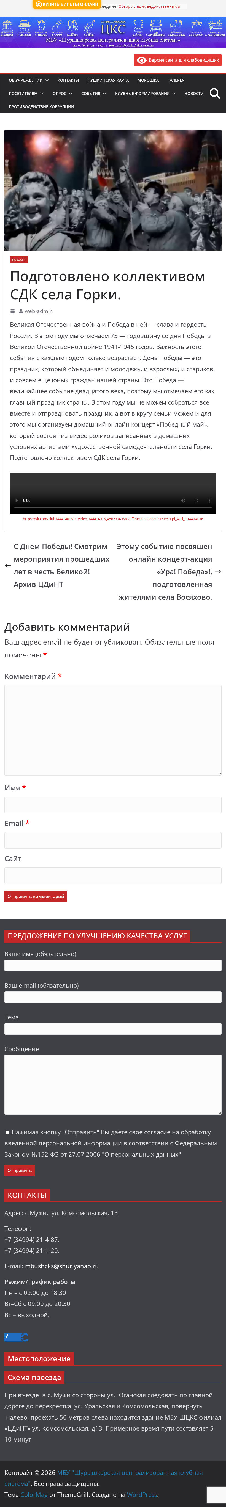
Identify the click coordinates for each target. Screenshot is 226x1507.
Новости (194, 93)
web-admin (39, 311)
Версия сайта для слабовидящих (183, 60)
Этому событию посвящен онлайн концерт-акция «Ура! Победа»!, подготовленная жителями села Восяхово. (164, 572)
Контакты (68, 80)
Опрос (59, 93)
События (90, 93)
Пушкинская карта (108, 80)
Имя (15, 788)
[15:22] (13, 311)
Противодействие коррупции (41, 106)
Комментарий (33, 676)
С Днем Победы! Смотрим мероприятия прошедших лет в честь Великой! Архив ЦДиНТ (61, 565)
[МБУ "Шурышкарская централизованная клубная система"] (113, 20)
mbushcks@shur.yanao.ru (62, 1266)
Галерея (176, 80)
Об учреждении (26, 80)
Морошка (148, 80)
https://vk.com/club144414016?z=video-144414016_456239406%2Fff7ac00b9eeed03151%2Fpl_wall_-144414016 (113, 518)
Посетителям (23, 93)
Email (16, 823)
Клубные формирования (142, 93)
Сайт (12, 858)
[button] (46, 80)
